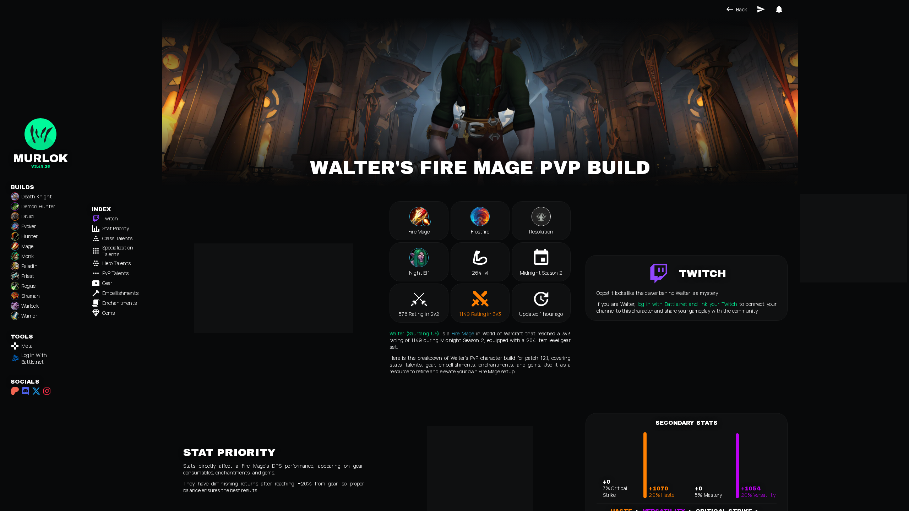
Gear (107, 283)
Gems (108, 312)
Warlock (30, 305)
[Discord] (25, 391)
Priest (27, 276)
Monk (27, 256)
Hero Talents (116, 263)
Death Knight (36, 196)
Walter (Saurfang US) (414, 333)
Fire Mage (463, 333)
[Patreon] (15, 391)
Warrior (29, 315)
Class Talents (117, 238)
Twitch (110, 218)
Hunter (29, 236)
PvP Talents (115, 273)
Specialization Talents (117, 251)
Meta (27, 345)
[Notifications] (779, 9)
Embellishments (120, 293)
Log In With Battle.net (34, 358)
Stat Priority (115, 228)
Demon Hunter (38, 206)
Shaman (30, 295)
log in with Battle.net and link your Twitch (687, 304)
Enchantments (119, 303)
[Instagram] (47, 391)
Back (741, 9)
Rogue (28, 285)
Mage (27, 246)
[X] (36, 391)
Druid (27, 216)
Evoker (28, 226)
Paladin (29, 266)
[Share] (760, 9)
